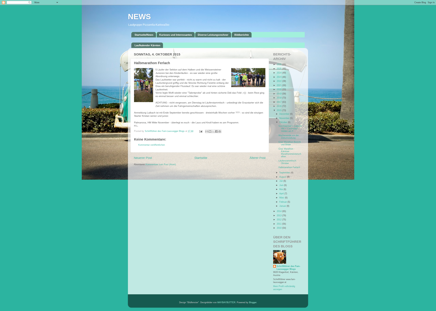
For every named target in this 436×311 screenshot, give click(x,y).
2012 (279, 219)
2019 (279, 94)
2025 (279, 69)
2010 (279, 228)
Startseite (200, 158)
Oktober (283, 122)
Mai (281, 189)
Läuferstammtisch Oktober (287, 162)
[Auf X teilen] (213, 131)
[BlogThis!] (210, 131)
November (284, 118)
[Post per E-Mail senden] (200, 131)
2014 (279, 211)
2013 (279, 215)
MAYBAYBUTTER (226, 302)
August (283, 177)
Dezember (284, 114)
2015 (279, 110)
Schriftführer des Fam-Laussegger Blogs (288, 268)
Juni (281, 185)
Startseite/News (144, 34)
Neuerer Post (143, 158)
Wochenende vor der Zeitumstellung (288, 136)
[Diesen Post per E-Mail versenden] (206, 131)
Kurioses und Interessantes (175, 34)
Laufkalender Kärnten (147, 45)
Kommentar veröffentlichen (151, 145)
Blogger (252, 302)
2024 (279, 73)
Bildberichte (241, 34)
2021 (279, 85)
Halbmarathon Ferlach (289, 167)
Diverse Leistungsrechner (213, 34)
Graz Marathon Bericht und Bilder (289, 143)
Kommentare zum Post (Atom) (161, 164)
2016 (279, 106)
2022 (279, 81)
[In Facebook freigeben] (216, 131)
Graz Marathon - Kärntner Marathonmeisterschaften (289, 153)
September (285, 172)
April (281, 193)
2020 (279, 89)
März (282, 198)
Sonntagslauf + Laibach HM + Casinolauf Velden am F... (290, 128)
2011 (279, 224)
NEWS (139, 16)
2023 (279, 77)
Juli (281, 181)
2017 (279, 102)
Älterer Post (258, 158)
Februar (283, 202)
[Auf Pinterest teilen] (219, 131)
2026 (279, 64)
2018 (279, 98)
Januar (283, 206)
